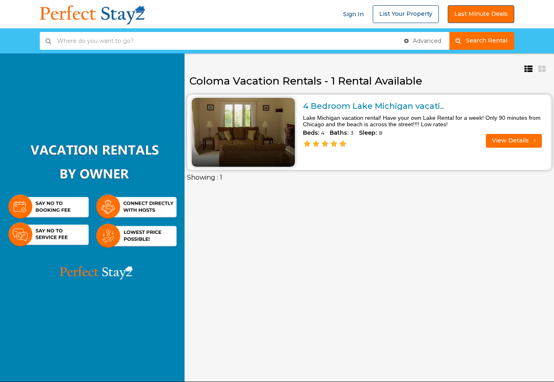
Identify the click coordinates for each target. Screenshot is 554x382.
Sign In (353, 14)
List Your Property (405, 13)
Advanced (426, 41)
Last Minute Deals (481, 13)
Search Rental (490, 40)
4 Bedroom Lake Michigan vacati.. (373, 106)
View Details (511, 140)
